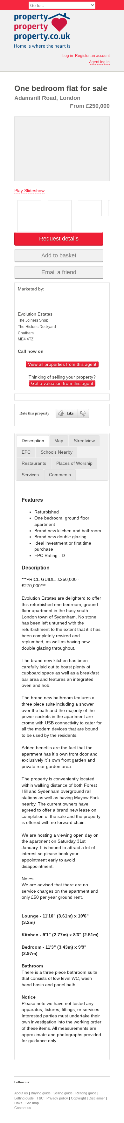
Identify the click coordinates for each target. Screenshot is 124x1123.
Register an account (92, 55)
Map (58, 440)
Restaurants (34, 463)
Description (33, 440)
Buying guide (41, 1093)
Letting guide (24, 1098)
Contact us (22, 1108)
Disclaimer (97, 1098)
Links (18, 1103)
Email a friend (58, 272)
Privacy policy (57, 1098)
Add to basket (58, 255)
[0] (83, 413)
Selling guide (62, 1093)
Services (30, 474)
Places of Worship (74, 463)
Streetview (84, 440)
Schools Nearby (56, 452)
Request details (59, 238)
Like (70, 413)
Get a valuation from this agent (62, 383)
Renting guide (85, 1093)
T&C (40, 1098)
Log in (67, 55)
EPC (26, 452)
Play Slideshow (29, 190)
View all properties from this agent (62, 364)
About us (21, 1093)
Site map (32, 1103)
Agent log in (99, 62)
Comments (60, 474)
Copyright (78, 1098)
